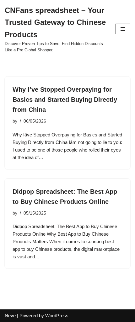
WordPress (56, 315)
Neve (10, 315)
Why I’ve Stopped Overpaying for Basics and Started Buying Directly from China (65, 99)
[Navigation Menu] (123, 29)
